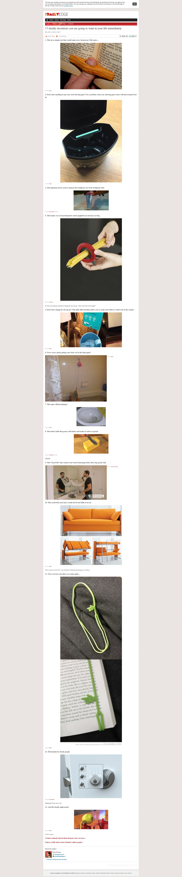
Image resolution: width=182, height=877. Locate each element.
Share (124, 36)
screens (70, 24)
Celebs (51, 20)
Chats (69, 20)
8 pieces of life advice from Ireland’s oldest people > (64, 842)
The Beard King (114, 466)
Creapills (51, 455)
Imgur (50, 90)
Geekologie (51, 799)
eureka (54, 24)
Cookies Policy (68, 5)
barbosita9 (51, 211)
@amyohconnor (59, 854)
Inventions (62, 24)
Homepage (47, 20)
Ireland (57, 20)
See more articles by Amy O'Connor (57, 859)
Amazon (51, 302)
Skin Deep (63, 20)
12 (62, 36)
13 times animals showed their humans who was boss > (65, 838)
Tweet (133, 36)
